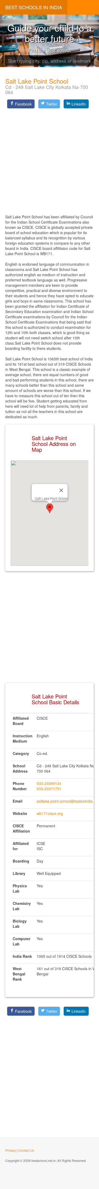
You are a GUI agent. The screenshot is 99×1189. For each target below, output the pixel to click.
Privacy (10, 1150)
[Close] (61, 490)
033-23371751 (49, 788)
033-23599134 (49, 783)
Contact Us (26, 1150)
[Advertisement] (49, 159)
